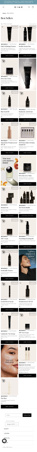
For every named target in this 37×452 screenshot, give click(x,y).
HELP (6, 442)
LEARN (6, 433)
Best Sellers (10, 13)
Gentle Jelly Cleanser (7, 270)
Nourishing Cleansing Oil (26, 238)
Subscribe (27, 415)
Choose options (27, 215)
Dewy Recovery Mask (25, 176)
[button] (3, 7)
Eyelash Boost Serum (7, 301)
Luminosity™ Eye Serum (8, 334)
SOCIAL (7, 438)
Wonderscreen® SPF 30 (26, 301)
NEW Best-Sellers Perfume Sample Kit (27, 143)
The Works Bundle (24, 207)
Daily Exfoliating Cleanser (8, 46)
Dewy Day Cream (6, 78)
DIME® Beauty (9, 447)
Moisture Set (4, 207)
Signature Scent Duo (25, 365)
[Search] (29, 7)
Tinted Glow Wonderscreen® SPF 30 (9, 143)
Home (4, 13)
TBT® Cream (4, 238)
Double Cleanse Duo (25, 46)
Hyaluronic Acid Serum (26, 112)
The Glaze (4, 398)
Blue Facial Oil (5, 112)
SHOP (6, 429)
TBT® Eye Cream (24, 332)
